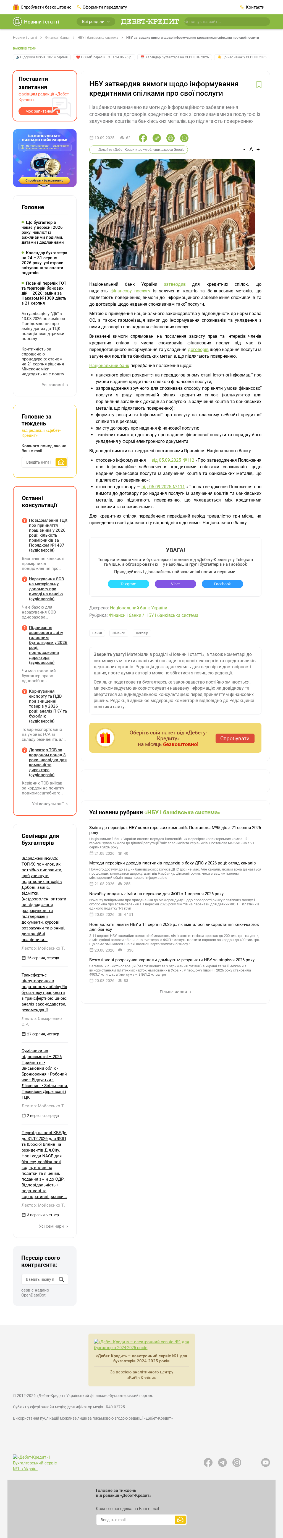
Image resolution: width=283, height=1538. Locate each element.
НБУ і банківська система (98, 38)
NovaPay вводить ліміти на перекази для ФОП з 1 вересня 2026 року (156, 893)
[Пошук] (61, 1279)
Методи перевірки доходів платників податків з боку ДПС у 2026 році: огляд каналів (172, 863)
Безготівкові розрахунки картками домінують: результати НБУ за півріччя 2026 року (172, 959)
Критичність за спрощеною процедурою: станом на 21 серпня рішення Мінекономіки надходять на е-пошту (43, 361)
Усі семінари (52, 1226)
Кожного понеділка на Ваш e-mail (44, 448)
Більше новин (174, 991)
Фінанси (118, 633)
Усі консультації (48, 803)
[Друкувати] (170, 138)
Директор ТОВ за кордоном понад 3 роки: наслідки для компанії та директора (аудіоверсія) (48, 762)
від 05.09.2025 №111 (163, 486)
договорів (198, 349)
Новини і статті (41, 22)
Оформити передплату (105, 7)
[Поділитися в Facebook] (143, 138)
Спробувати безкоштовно (46, 7)
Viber (175, 584)
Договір (142, 633)
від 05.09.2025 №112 (172, 460)
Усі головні (53, 384)
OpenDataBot (33, 1295)
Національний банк (109, 365)
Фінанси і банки (57, 38)
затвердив (175, 284)
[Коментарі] (184, 138)
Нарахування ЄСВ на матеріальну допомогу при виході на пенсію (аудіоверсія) (46, 588)
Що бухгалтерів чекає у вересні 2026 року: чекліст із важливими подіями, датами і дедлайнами (43, 232)
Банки (97, 633)
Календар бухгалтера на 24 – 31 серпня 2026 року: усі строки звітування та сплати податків (44, 262)
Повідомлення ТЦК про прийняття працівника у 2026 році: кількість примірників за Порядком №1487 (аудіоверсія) (48, 535)
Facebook (222, 584)
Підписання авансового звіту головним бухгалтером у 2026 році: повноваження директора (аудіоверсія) (48, 645)
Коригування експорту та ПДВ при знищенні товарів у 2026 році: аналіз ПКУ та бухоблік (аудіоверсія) (48, 706)
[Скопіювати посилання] (157, 138)
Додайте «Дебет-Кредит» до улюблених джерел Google (141, 150)
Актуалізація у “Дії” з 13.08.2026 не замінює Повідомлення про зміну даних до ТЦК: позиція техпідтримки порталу (43, 326)
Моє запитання (39, 111)
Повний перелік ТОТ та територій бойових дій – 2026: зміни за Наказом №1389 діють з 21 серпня (44, 293)
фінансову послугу (131, 290)
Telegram (128, 584)
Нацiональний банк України (138, 607)
